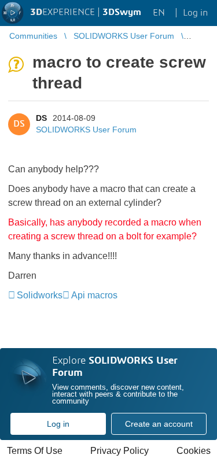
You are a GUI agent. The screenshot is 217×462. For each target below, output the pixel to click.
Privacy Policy (119, 451)
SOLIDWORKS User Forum (86, 129)
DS (41, 118)
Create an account (159, 423)
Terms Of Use (34, 451)
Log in (58, 423)
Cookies (193, 451)
